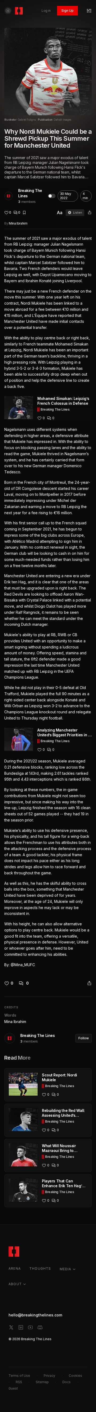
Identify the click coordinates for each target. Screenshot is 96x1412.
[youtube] (30, 1327)
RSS (19, 1382)
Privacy (49, 1376)
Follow (83, 1038)
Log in (46, 11)
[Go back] (8, 10)
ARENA (15, 1269)
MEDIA (65, 1269)
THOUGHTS (40, 1269)
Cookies (75, 1376)
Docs (66, 1382)
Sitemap (42, 1382)
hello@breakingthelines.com (35, 1315)
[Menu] (89, 10)
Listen (77, 212)
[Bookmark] (24, 212)
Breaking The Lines (30, 193)
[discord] (40, 1327)
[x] (11, 1327)
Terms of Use (19, 1376)
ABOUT (15, 1284)
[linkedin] (20, 1327)
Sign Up (67, 11)
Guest (13, 1388)
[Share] (89, 212)
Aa (59, 212)
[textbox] (48, 601)
